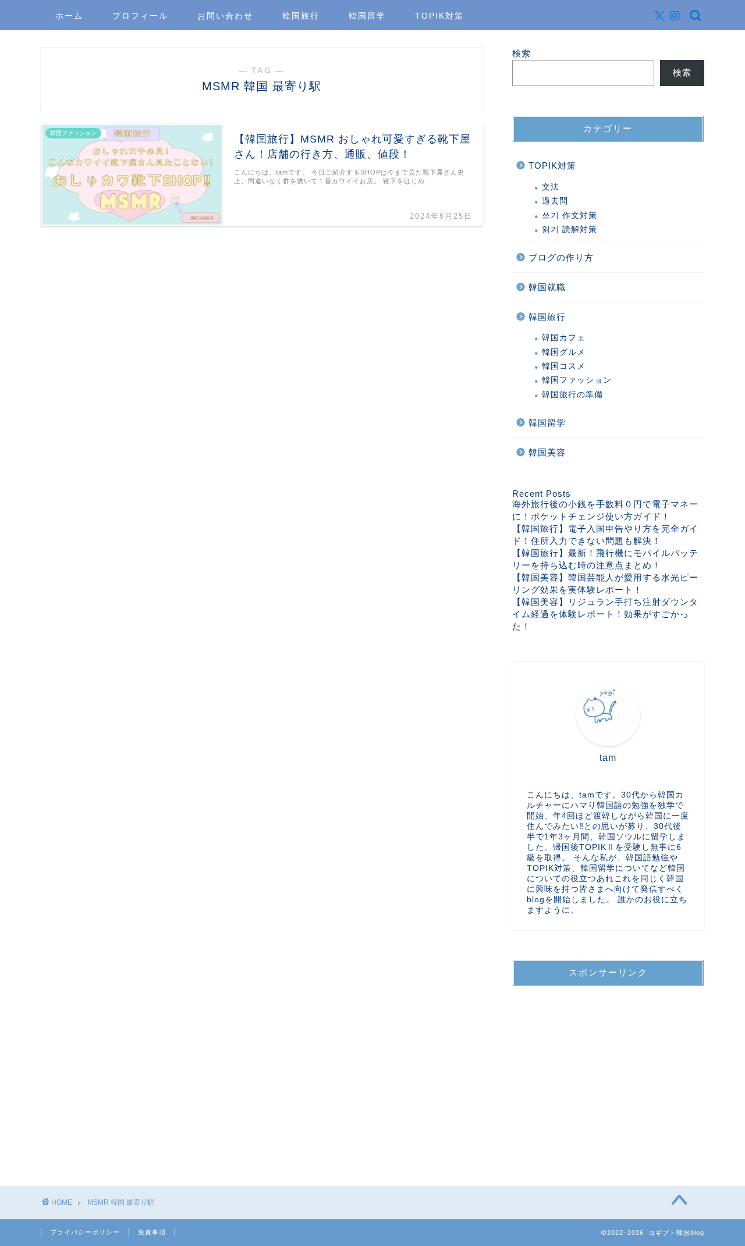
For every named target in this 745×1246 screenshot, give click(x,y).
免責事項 (152, 1232)
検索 (521, 53)
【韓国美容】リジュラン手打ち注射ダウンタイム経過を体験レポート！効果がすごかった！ (605, 614)
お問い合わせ (225, 15)
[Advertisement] (608, 1068)
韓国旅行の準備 (572, 394)
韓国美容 (547, 452)
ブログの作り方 (561, 257)
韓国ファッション (577, 380)
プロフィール (140, 15)
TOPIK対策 (439, 15)
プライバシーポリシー (85, 1232)
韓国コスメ (564, 366)
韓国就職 (547, 287)
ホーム (69, 15)
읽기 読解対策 (569, 229)
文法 (550, 187)
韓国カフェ (564, 337)
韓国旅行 (301, 15)
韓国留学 (367, 15)
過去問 (555, 201)
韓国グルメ (564, 352)
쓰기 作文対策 (569, 215)
